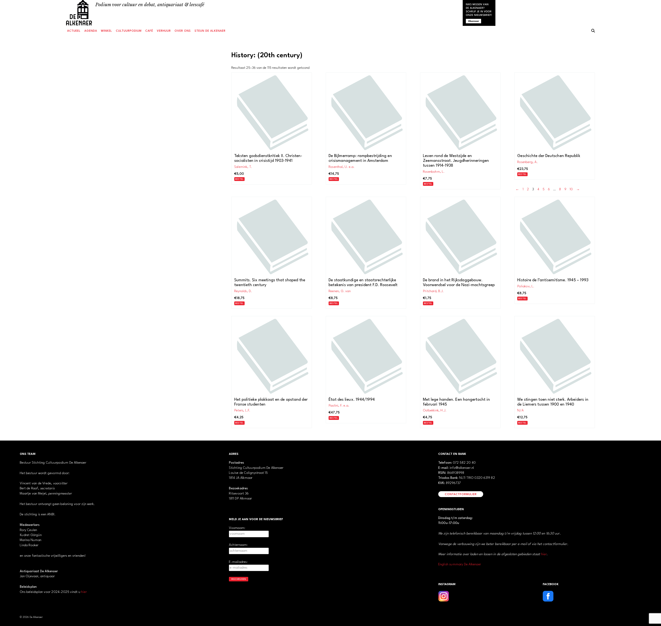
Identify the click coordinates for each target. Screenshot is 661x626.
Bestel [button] (239, 179)
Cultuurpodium (128, 30)
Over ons (183, 30)
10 (571, 189)
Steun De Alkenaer (210, 30)
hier (84, 592)
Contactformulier (461, 494)
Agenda (90, 30)
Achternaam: (238, 545)
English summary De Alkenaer (459, 564)
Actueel (74, 30)
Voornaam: (237, 528)
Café (149, 30)
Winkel (106, 30)
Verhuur (164, 30)
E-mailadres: (238, 562)
